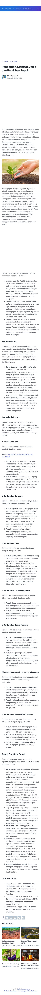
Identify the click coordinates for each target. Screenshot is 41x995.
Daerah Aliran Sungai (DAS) (29, 942)
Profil (5, 991)
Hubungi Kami (12, 991)
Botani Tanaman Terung (10, 964)
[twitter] (11, 917)
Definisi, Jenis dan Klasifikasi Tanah (8, 942)
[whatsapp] (15, 917)
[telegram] (19, 917)
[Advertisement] (20, 36)
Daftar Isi (34, 991)
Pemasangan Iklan (24, 991)
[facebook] (7, 917)
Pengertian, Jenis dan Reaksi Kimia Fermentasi (30, 964)
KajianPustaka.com (23, 989)
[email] (23, 917)
